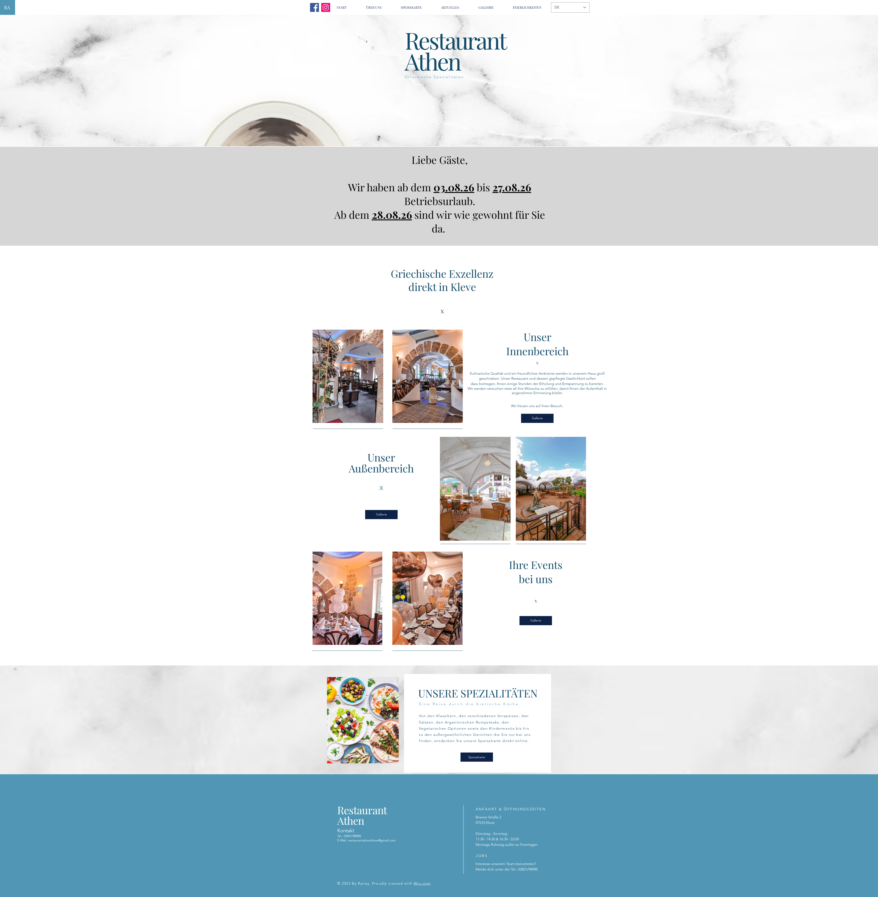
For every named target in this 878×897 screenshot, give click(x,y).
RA (7, 7)
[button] (411, 7)
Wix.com (422, 883)
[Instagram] (325, 7)
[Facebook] (314, 7)
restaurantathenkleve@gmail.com (372, 840)
